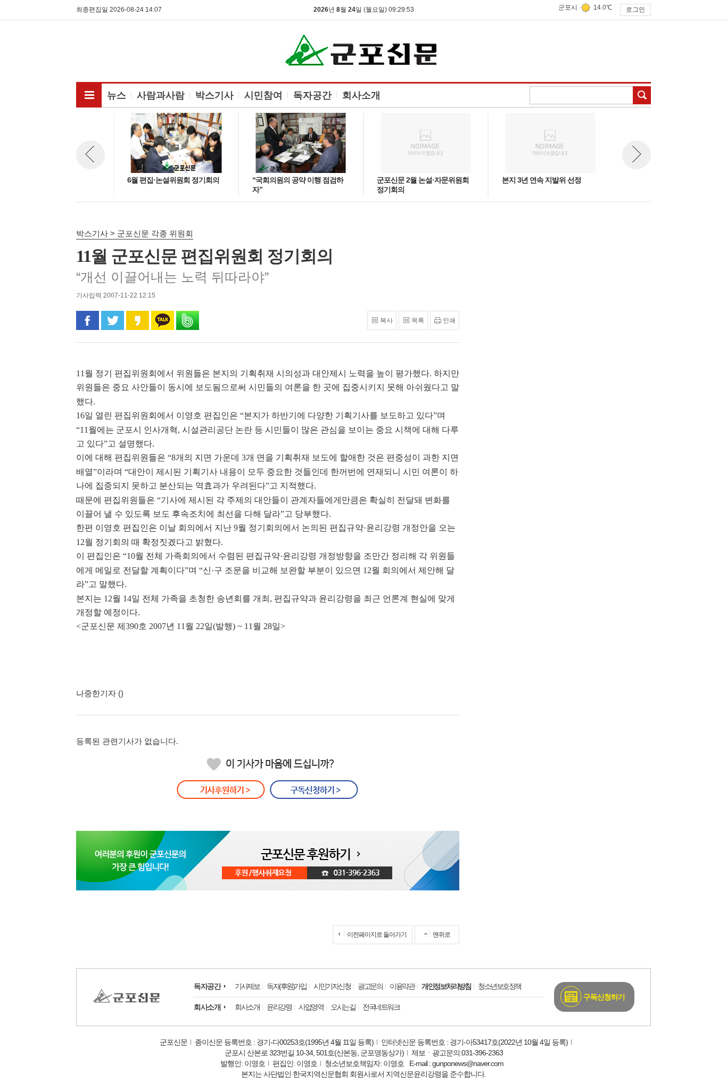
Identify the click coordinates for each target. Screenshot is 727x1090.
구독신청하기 (604, 997)
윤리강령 (279, 1007)
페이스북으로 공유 (87, 320)
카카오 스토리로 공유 (137, 320)
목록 (417, 320)
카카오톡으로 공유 (162, 320)
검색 (642, 95)
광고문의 (370, 986)
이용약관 (402, 986)
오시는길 (343, 1007)
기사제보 (247, 986)
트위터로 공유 (112, 320)
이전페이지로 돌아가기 (377, 934)
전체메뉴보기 (89, 95)
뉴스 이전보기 (90, 155)
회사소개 (207, 1007)
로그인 (635, 9)
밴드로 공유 (187, 320)
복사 (386, 320)
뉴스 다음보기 (636, 155)
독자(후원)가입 (286, 986)
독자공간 (207, 986)
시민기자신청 (331, 986)
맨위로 (441, 934)
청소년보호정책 (499, 986)
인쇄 (449, 320)
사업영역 (311, 1007)
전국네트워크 (380, 1007)
